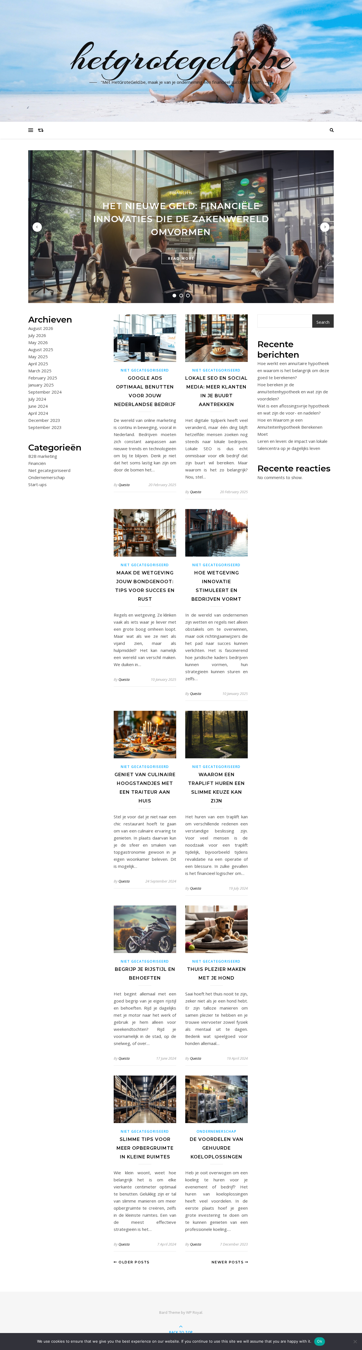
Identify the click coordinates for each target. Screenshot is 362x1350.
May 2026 (38, 342)
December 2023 (44, 420)
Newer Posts (228, 1262)
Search (322, 322)
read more (181, 258)
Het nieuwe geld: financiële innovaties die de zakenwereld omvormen (181, 219)
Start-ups (37, 484)
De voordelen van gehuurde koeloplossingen (217, 1148)
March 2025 (39, 371)
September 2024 (45, 392)
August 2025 (40, 349)
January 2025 (41, 385)
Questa (124, 484)
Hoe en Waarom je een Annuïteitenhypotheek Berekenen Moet (289, 427)
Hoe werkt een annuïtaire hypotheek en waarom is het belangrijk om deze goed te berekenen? (293, 370)
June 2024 (38, 406)
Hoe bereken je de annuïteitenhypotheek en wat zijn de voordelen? (292, 392)
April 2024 (38, 413)
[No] (355, 1341)
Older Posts (133, 1262)
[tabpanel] (181, 226)
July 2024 (37, 399)
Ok (319, 1341)
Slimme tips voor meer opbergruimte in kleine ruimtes (145, 1148)
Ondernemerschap (46, 477)
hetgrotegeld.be (181, 57)
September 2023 (45, 427)
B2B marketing (42, 456)
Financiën (181, 192)
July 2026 (37, 335)
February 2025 (42, 378)
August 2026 (40, 328)
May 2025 (38, 356)
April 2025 (38, 363)
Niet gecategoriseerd (49, 470)
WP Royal (194, 1312)
